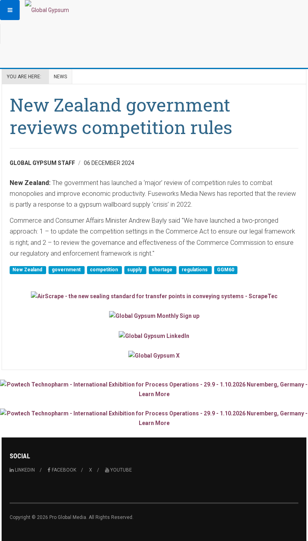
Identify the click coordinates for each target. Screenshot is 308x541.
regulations (195, 270)
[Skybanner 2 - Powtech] (154, 418)
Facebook (63, 470)
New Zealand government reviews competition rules (121, 116)
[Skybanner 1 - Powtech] (154, 389)
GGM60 (225, 270)
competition (104, 270)
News (60, 76)
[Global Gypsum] (47, 10)
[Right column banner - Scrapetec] (154, 296)
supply (135, 270)
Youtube (120, 470)
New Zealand (27, 270)
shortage (163, 270)
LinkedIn (24, 470)
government (67, 270)
